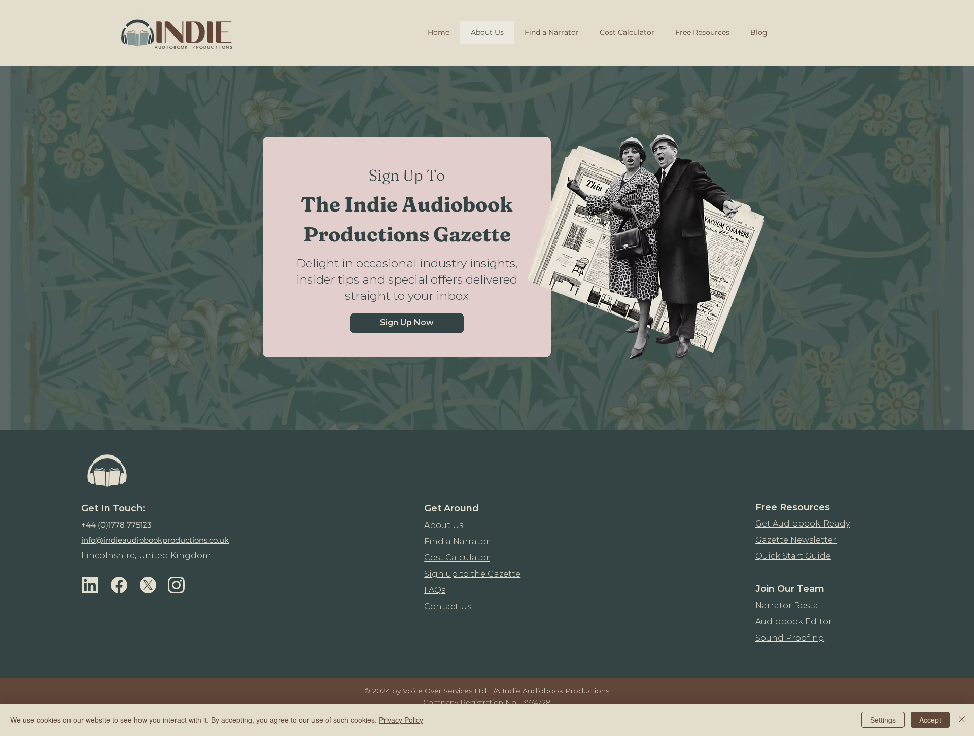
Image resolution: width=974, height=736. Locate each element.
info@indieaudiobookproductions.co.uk (155, 540)
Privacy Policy (401, 720)
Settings (883, 720)
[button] (407, 323)
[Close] (962, 720)
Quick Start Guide (793, 556)
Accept (930, 720)
